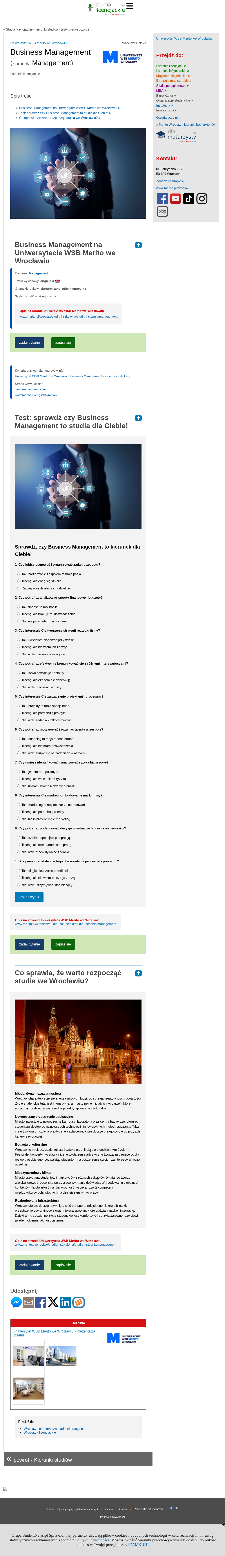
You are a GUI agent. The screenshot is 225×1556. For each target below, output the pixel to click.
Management (38, 273)
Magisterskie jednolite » (173, 76)
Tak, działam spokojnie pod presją (45, 838)
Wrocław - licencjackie (40, 1432)
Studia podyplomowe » (172, 85)
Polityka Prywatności (112, 1517)
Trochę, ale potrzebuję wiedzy (42, 812)
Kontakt (109, 1509)
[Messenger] (16, 1306)
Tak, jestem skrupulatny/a (39, 772)
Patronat (123, 1509)
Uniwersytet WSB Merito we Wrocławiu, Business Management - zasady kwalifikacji (72, 376)
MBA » (161, 90)
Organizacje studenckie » (174, 100)
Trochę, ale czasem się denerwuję (46, 680)
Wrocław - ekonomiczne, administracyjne (53, 1429)
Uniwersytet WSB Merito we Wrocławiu (38, 43)
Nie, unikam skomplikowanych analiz (48, 786)
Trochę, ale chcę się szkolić (41, 581)
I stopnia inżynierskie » (172, 71)
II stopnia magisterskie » (173, 80)
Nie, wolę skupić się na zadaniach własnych (53, 753)
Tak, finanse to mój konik (39, 607)
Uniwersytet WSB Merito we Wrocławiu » (185, 38)
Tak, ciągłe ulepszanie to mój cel (44, 871)
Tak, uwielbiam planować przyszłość (47, 640)
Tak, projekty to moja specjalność (45, 706)
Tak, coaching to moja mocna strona (47, 739)
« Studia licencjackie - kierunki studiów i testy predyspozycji (46, 29)
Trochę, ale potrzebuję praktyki (43, 713)
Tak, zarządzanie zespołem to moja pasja (51, 574)
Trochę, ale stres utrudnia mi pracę (46, 845)
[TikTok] (189, 203)
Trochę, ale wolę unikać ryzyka (43, 779)
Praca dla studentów (148, 1509)
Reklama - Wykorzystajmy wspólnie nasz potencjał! (72, 1509)
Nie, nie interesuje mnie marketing (45, 819)
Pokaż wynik (29, 897)
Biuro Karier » (166, 95)
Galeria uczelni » (168, 117)
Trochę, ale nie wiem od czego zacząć (48, 878)
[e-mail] (28, 1306)
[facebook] (162, 203)
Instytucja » (164, 105)
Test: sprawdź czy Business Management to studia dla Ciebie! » (65, 113)
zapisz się (63, 342)
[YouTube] (175, 203)
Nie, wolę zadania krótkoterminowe (46, 720)
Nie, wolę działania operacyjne (43, 654)
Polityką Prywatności (92, 1540)
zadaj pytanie (29, 342)
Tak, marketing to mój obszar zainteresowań (53, 805)
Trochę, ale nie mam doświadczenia (47, 746)
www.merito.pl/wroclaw (30, 389)
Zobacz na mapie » (170, 181)
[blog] (162, 216)
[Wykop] (78, 1306)
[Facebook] (40, 1306)
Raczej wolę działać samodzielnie (45, 588)
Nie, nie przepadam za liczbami (44, 621)
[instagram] (202, 203)
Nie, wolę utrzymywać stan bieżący (47, 885)
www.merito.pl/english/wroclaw (36, 395)
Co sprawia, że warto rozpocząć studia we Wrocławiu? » (59, 118)
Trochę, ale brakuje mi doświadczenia (48, 614)
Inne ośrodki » (166, 110)
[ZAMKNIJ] (138, 1544)
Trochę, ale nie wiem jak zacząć (44, 647)
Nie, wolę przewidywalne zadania (45, 852)
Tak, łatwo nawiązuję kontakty (42, 673)
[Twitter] (53, 1305)
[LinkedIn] (65, 1306)
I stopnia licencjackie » (172, 66)
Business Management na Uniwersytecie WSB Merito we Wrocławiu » (69, 108)
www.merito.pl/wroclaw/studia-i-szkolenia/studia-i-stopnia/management (69, 316)
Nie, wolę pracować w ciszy (41, 687)
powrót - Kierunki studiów (39, 1458)
